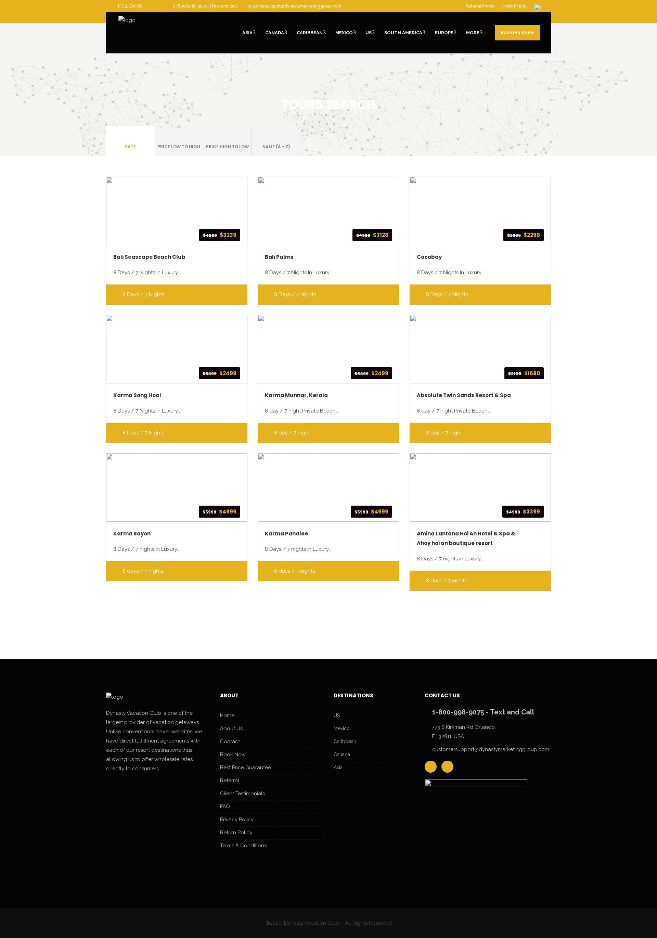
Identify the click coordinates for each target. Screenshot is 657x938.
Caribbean (345, 741)
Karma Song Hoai (137, 395)
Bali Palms (279, 257)
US (337, 715)
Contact (230, 741)
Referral (229, 780)
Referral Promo (479, 6)
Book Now (233, 754)
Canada (342, 754)
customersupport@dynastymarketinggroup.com (490, 749)
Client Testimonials (242, 793)
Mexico (342, 728)
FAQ (225, 806)
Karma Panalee (286, 533)
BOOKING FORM (517, 32)
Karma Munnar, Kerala (296, 395)
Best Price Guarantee (245, 767)
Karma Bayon (132, 533)
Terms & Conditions (243, 845)
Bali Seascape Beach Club (149, 257)
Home (227, 715)
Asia (338, 767)
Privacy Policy (237, 819)
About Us (231, 728)
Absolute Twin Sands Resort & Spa (464, 395)
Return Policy (236, 832)
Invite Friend (514, 6)
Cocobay (429, 257)
